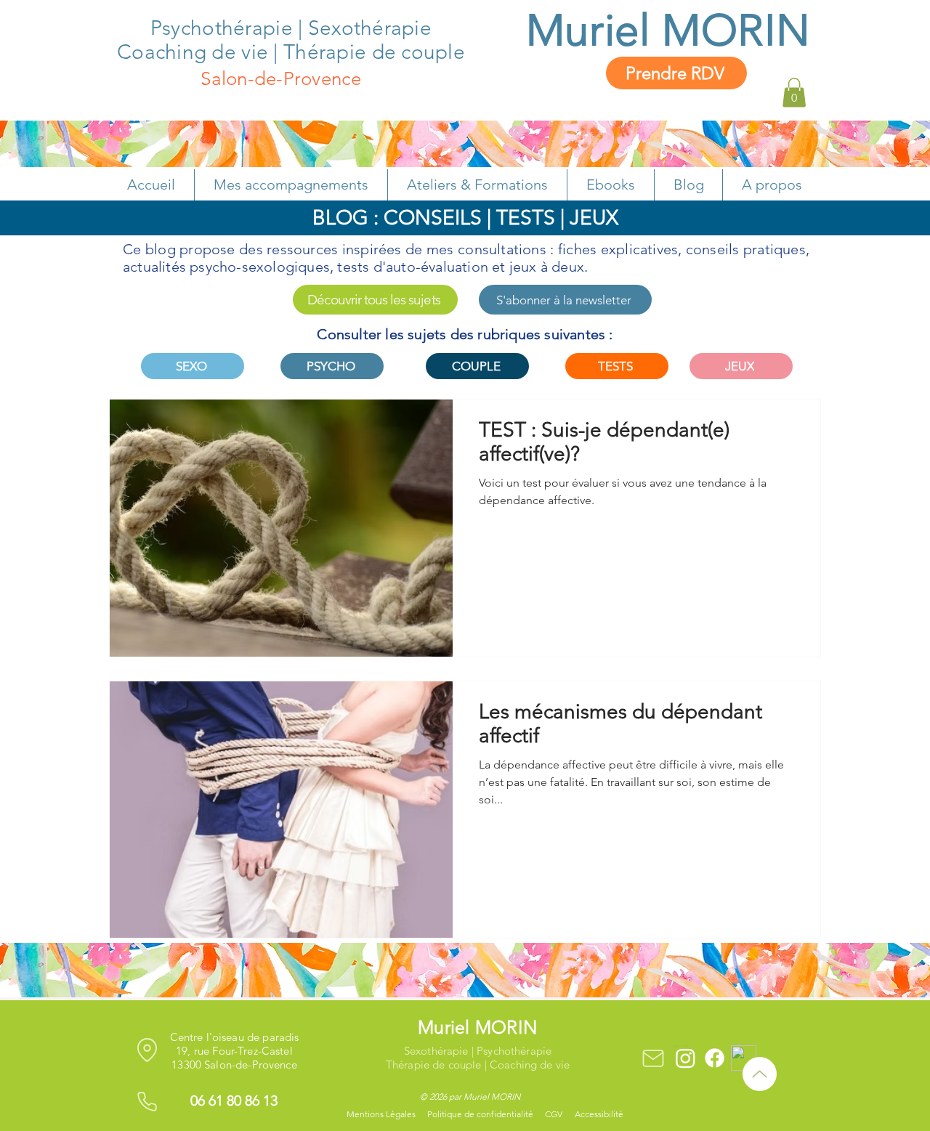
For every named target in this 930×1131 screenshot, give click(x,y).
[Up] (760, 1074)
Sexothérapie (370, 28)
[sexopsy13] (685, 1058)
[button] (794, 93)
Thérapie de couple (374, 52)
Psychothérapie (224, 28)
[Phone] (147, 1101)
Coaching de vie (192, 52)
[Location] (147, 1050)
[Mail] (653, 1058)
